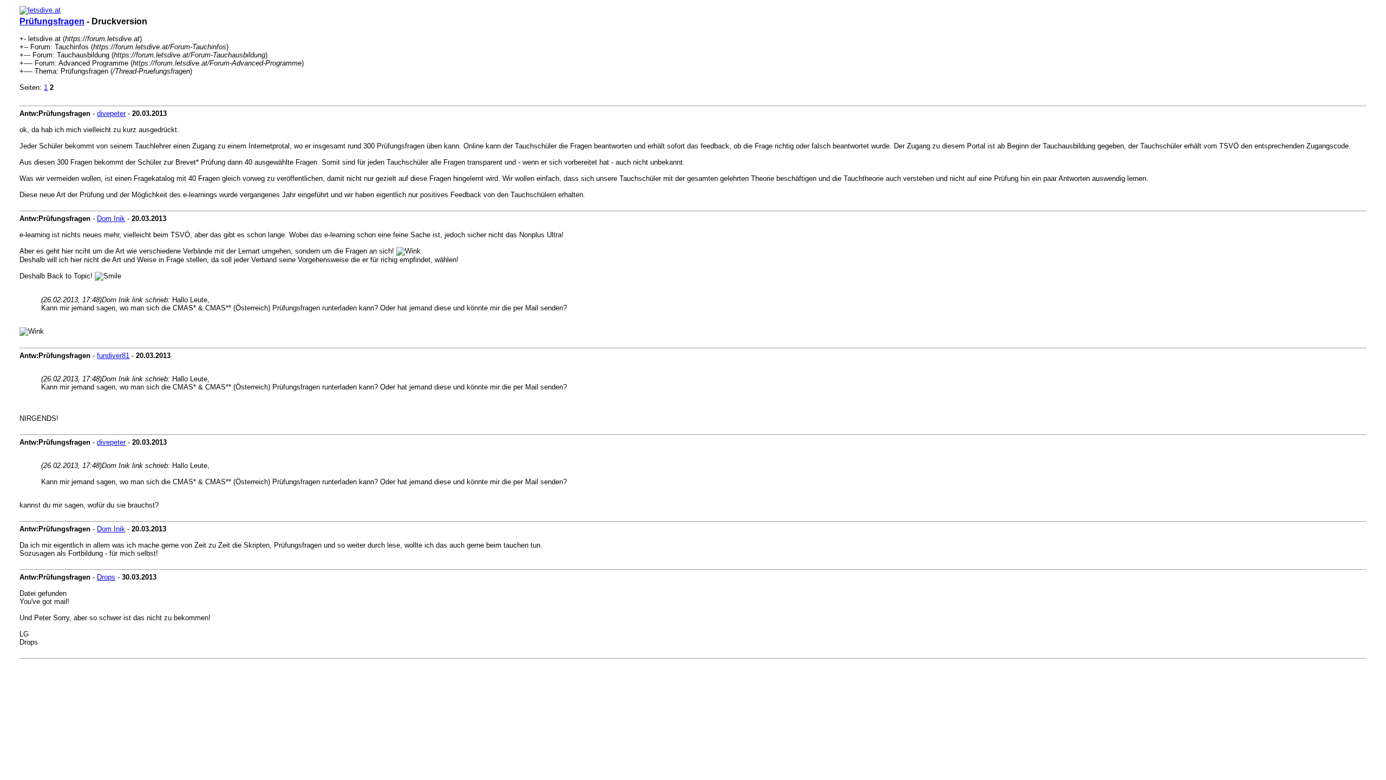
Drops (106, 577)
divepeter (111, 113)
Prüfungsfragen (51, 21)
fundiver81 (113, 356)
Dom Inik (111, 218)
